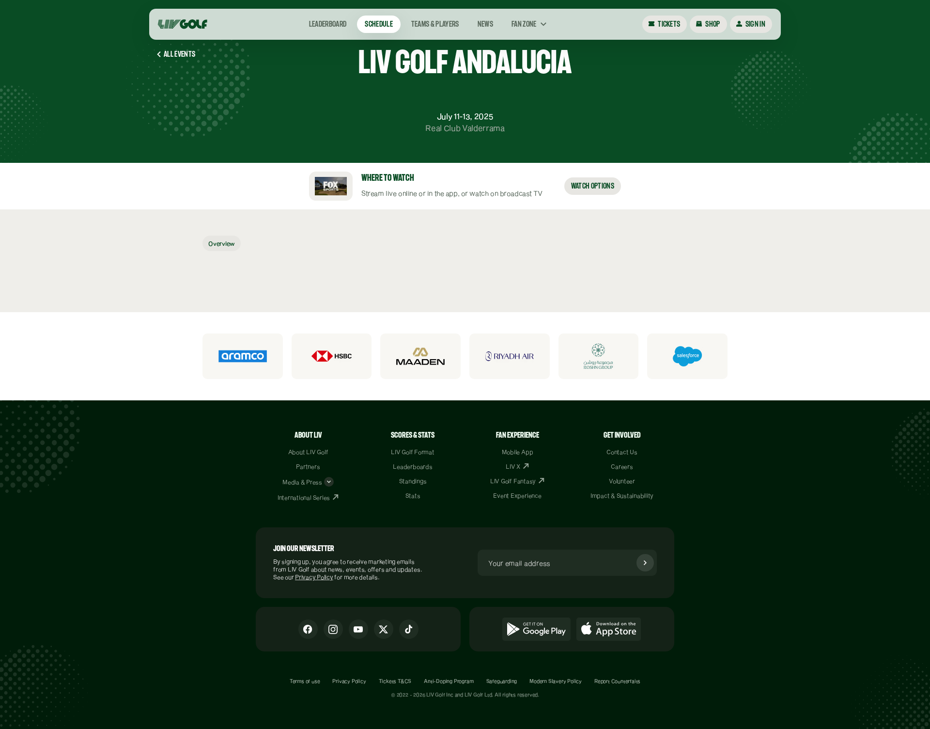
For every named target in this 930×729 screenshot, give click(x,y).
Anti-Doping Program (448, 681)
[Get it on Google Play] (536, 629)
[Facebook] (308, 629)
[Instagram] (333, 629)
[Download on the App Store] (608, 629)
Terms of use (305, 681)
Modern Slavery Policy (555, 681)
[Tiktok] (408, 629)
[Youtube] (358, 629)
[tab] (221, 243)
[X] (383, 629)
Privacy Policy (314, 576)
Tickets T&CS (395, 681)
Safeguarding (501, 681)
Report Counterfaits (617, 681)
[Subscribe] (645, 562)
